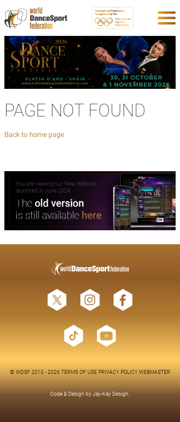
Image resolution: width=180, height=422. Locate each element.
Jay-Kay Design (110, 393)
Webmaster (154, 371)
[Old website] (90, 200)
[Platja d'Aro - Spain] (90, 62)
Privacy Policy (118, 371)
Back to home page (34, 134)
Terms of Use (79, 371)
